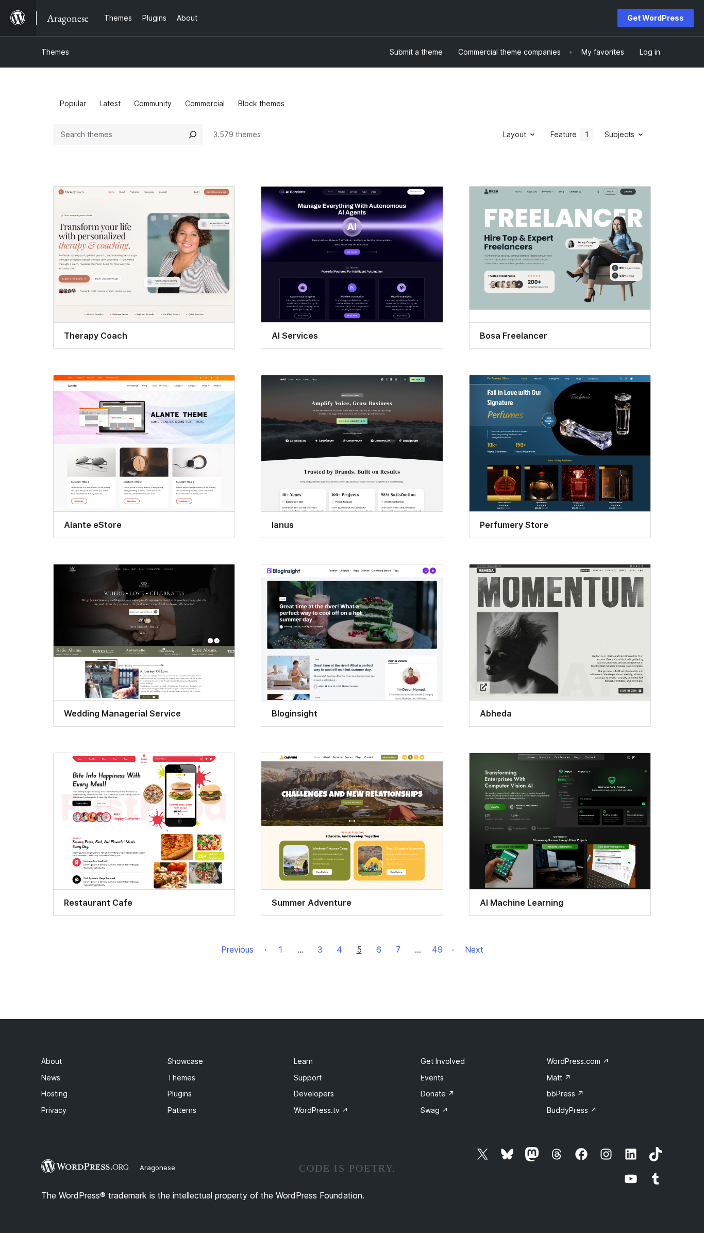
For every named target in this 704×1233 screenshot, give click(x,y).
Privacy (53, 1110)
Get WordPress (655, 17)
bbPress (565, 1093)
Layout (514, 134)
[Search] (192, 134)
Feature (569, 134)
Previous (237, 949)
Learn (303, 1061)
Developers (314, 1093)
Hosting (54, 1093)
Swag (434, 1110)
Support (308, 1077)
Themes (55, 51)
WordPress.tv (321, 1110)
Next (474, 949)
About (51, 1061)
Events (432, 1077)
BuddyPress (572, 1110)
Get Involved (443, 1061)
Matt (559, 1077)
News (50, 1077)
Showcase (185, 1061)
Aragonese (157, 1167)
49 (437, 949)
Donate (438, 1093)
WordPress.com (578, 1061)
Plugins (179, 1093)
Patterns (181, 1110)
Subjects (619, 134)
